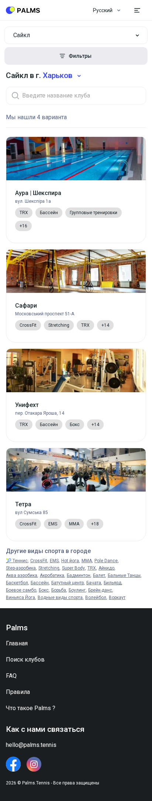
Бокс (44, 590)
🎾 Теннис (17, 560)
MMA (87, 560)
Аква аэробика (21, 575)
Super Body (73, 568)
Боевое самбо (21, 590)
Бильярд (112, 582)
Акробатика (52, 575)
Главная (17, 643)
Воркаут (117, 597)
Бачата (93, 582)
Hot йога (70, 560)
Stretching (48, 568)
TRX (91, 568)
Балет (99, 575)
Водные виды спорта (60, 597)
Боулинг (77, 590)
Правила (18, 691)
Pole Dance (106, 560)
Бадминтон (78, 575)
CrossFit (38, 560)
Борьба (58, 590)
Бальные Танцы (124, 575)
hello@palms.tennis (31, 744)
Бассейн (40, 582)
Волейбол (95, 597)
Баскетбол (17, 582)
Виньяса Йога (20, 597)
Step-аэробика (21, 568)
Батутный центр (67, 582)
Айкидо (106, 568)
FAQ (11, 675)
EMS (54, 560)
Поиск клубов (25, 659)
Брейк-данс (100, 590)
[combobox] (76, 35)
